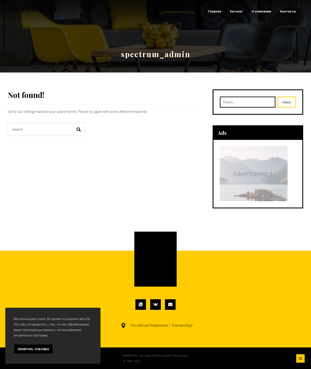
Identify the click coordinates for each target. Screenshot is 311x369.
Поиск (286, 102)
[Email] (170, 304)
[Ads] (258, 173)
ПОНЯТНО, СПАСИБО (33, 349)
